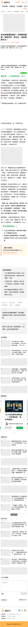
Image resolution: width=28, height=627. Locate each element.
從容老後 (20, 302)
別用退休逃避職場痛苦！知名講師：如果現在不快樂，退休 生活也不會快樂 (15, 238)
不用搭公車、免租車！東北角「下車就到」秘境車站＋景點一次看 (19, 533)
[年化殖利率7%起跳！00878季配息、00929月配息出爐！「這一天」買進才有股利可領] (5, 344)
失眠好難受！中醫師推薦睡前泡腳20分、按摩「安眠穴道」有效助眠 (19, 371)
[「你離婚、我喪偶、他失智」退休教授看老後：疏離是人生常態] (5, 507)
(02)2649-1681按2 (11, 616)
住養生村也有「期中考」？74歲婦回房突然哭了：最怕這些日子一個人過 (19, 552)
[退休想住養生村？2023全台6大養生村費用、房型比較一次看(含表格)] (5, 352)
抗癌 (11, 305)
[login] (23, 2)
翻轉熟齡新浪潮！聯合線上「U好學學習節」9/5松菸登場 (19, 443)
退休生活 (12, 302)
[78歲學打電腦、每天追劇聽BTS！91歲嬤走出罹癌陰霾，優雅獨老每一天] (5, 471)
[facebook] (19, 610)
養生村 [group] (3, 11)
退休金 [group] (9, 11)
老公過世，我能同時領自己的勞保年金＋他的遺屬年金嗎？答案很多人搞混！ (19, 561)
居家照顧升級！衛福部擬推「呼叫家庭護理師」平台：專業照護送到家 (19, 498)
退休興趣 (5, 305)
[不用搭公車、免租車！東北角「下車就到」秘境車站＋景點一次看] (5, 534)
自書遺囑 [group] (16, 11)
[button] (25, 2)
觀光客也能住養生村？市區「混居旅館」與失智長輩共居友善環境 (19, 479)
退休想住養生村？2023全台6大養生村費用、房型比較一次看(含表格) (19, 352)
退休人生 (5, 302)
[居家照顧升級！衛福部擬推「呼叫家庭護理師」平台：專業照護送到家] (5, 498)
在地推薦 (19, 6)
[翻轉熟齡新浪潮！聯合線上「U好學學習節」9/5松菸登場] (5, 443)
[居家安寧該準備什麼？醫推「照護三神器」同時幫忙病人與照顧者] (5, 452)
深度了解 (19, 428)
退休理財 (5, 6)
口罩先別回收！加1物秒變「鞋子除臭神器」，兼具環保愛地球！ (19, 380)
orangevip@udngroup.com (13, 614)
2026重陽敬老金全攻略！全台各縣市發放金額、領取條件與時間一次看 (19, 524)
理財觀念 (17, 305)
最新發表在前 (22, 600)
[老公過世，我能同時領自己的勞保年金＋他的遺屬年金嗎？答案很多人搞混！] (5, 561)
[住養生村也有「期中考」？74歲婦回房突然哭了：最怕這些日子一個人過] (5, 552)
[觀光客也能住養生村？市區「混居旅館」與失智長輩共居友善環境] (5, 480)
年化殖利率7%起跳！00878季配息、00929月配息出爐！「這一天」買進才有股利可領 (19, 343)
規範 (2, 593)
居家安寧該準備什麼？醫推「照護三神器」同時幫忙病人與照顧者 (19, 452)
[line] (22, 610)
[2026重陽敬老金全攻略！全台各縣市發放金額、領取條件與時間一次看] (5, 525)
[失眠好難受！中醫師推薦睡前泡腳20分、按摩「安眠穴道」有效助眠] (5, 371)
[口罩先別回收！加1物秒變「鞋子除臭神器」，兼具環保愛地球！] (5, 380)
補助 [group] (22, 11)
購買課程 (18, 2)
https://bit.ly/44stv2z (10, 253)
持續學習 (12, 6)
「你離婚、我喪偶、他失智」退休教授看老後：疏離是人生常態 (19, 507)
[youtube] (25, 610)
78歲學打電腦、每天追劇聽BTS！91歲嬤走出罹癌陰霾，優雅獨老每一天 (19, 470)
